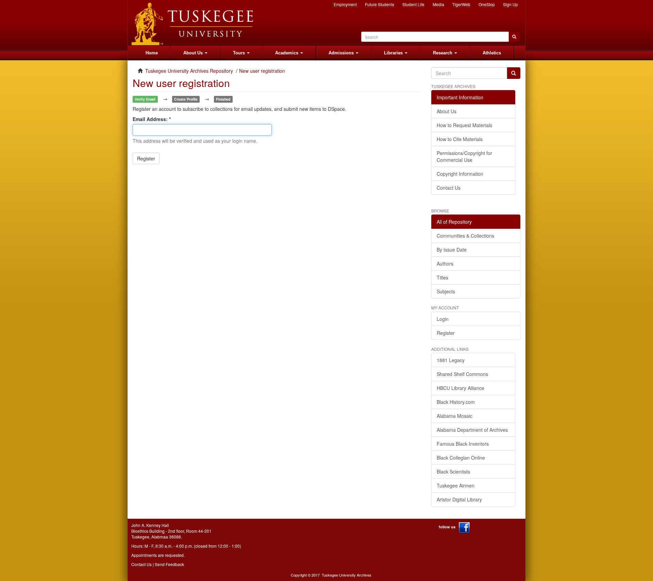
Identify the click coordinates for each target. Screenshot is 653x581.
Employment (345, 4)
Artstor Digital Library (459, 499)
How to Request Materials (464, 125)
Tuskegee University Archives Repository (189, 70)
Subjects (446, 291)
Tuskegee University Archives (346, 575)
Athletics (492, 52)
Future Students (379, 4)
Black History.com (456, 401)
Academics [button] (287, 52)
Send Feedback (169, 564)
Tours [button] (239, 52)
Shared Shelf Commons (462, 374)
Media (438, 4)
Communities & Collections (465, 235)
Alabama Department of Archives (472, 429)
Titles (442, 277)
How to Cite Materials (460, 139)
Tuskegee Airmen (455, 485)
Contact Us (449, 187)
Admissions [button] (342, 52)
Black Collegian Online (461, 457)
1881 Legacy (451, 360)
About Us (446, 111)
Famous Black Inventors (463, 443)
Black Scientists (453, 471)
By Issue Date (452, 249)
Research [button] (443, 52)
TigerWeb (461, 4)
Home (152, 52)
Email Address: (151, 119)
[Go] (513, 73)
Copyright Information (460, 173)
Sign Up (510, 4)
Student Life (413, 4)
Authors (445, 263)
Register (146, 158)
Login (443, 318)
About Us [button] (193, 52)
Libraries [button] (394, 52)
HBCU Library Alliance (460, 388)
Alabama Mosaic (454, 415)
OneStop (487, 4)
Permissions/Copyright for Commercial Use (464, 156)
